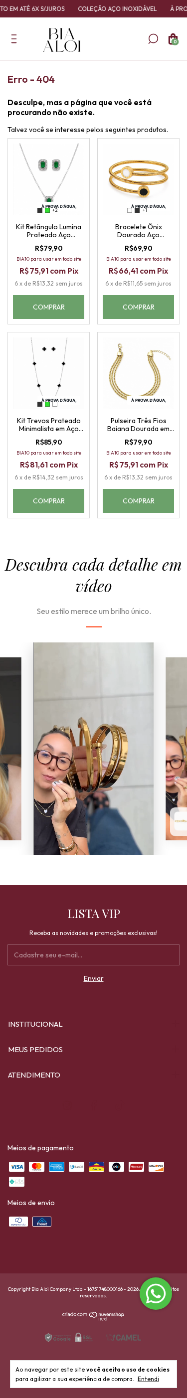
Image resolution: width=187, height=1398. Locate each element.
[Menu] (15, 40)
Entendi (148, 1379)
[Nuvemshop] (93, 1318)
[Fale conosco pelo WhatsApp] (156, 1293)
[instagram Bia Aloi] (67, 1105)
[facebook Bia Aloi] (94, 1105)
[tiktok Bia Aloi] (120, 1105)
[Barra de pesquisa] (153, 40)
